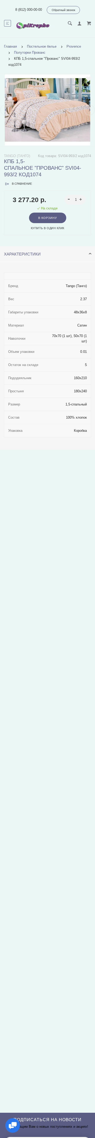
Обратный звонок (63, 10)
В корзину (47, 217)
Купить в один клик (47, 228)
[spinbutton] (75, 200)
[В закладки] (88, 79)
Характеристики (22, 254)
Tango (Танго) (17, 156)
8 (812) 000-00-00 (28, 10)
